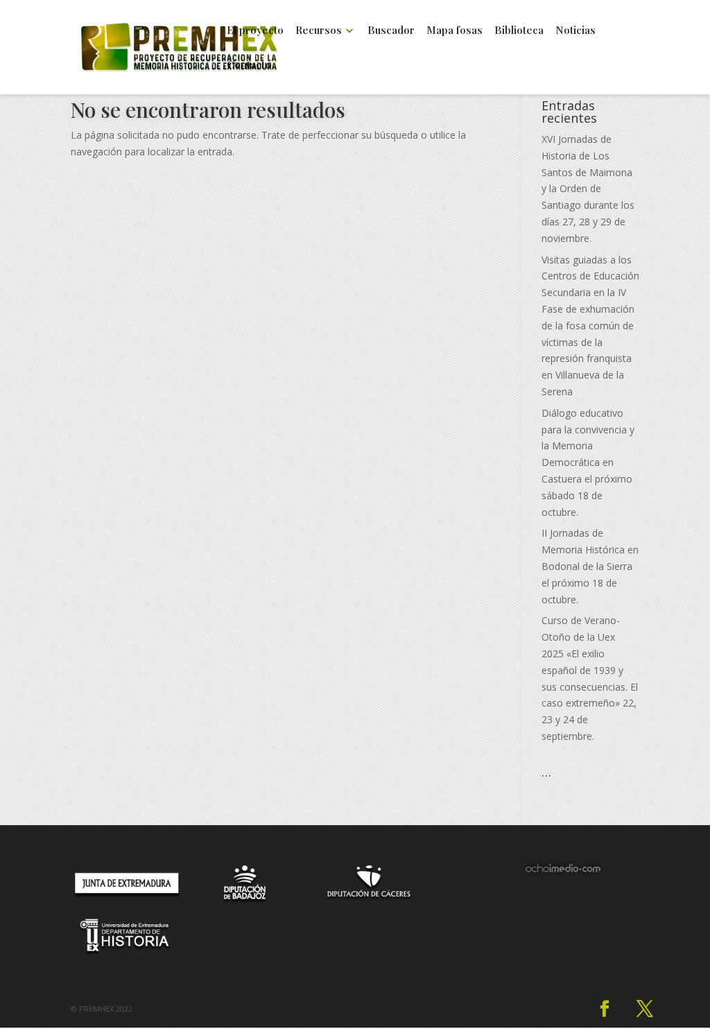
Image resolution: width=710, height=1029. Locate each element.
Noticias (575, 31)
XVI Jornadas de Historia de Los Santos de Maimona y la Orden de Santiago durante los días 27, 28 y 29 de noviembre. (588, 188)
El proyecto (255, 31)
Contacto (249, 65)
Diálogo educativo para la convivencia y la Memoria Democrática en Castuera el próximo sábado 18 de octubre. (588, 462)
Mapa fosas (454, 31)
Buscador (391, 31)
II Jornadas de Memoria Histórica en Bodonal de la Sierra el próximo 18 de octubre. (590, 565)
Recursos (318, 31)
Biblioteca (519, 31)
